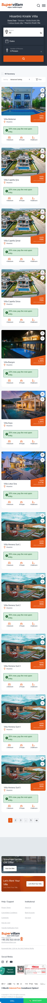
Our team (28, 918)
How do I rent (5, 923)
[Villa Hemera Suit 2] (23, 587)
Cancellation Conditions (9, 913)
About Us (28, 907)
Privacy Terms (6, 907)
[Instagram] (2, 962)
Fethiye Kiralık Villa (15, 23)
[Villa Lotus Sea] (23, 466)
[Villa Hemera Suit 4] (23, 709)
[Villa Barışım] (23, 344)
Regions (21, 20)
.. (25, 820)
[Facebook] (7, 962)
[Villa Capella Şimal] (23, 222)
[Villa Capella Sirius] (23, 283)
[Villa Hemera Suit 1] (23, 526)
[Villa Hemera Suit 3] (23, 648)
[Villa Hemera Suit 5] (23, 769)
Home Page (12, 20)
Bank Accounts (30, 913)
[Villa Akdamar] (23, 101)
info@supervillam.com (8, 942)
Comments (5, 918)
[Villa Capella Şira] (23, 162)
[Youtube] (11, 962)
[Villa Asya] (23, 405)
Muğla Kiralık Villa (33, 20)
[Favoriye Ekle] (42, 95)
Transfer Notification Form (9, 928)
